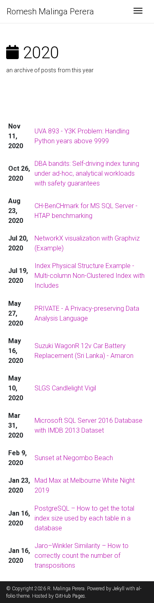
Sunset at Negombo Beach (73, 458)
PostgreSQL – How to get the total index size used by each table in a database (84, 518)
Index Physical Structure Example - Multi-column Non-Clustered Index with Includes (89, 275)
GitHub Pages (70, 596)
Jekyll (118, 589)
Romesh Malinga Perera (50, 11)
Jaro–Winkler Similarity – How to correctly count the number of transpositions (81, 555)
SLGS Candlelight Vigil (65, 388)
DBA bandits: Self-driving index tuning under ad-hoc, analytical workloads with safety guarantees (86, 173)
